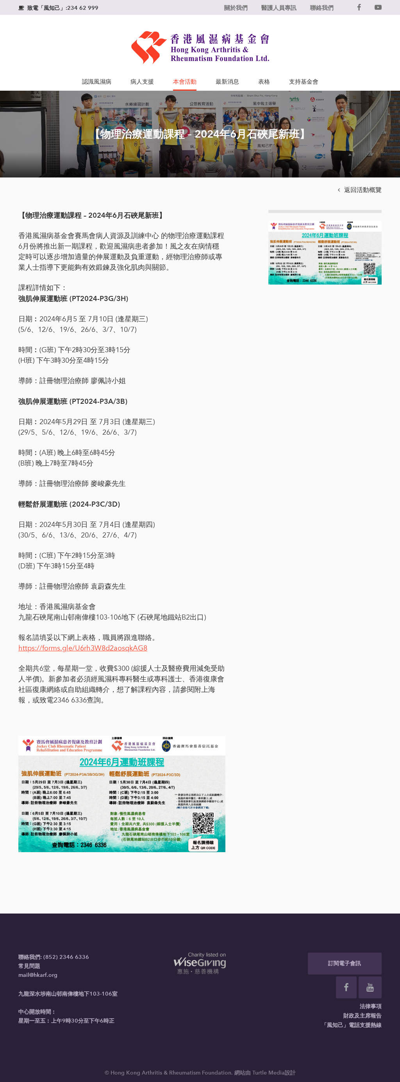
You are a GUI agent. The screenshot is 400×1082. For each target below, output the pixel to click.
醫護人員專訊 (278, 7)
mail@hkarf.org (37, 975)
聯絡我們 (322, 7)
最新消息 (227, 81)
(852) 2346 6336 (66, 957)
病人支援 (142, 81)
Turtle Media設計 (274, 1072)
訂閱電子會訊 (344, 963)
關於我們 (236, 7)
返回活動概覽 (360, 189)
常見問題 (29, 966)
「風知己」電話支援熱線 (351, 1025)
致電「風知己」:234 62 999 (58, 8)
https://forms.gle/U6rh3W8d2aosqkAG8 (82, 648)
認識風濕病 (96, 81)
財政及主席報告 (362, 1015)
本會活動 (184, 81)
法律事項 (371, 1006)
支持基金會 (303, 81)
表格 (264, 81)
